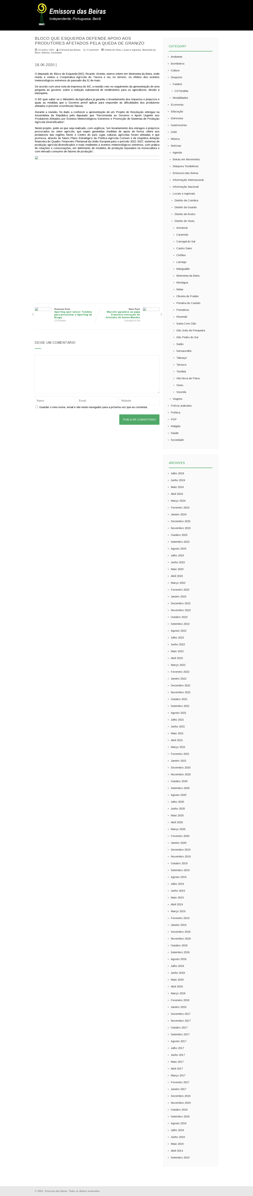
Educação (177, 111)
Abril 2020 (177, 822)
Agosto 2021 (178, 712)
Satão (180, 344)
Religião (176, 426)
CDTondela (60, 320)
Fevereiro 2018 (180, 1000)
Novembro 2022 (181, 610)
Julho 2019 (177, 883)
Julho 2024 (177, 473)
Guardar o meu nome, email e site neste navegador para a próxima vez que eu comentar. (93, 407)
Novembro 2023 (181, 528)
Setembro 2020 (180, 788)
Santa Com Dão (186, 323)
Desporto (176, 77)
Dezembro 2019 (180, 849)
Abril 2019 (177, 904)
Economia (177, 104)
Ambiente (176, 56)
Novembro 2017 (181, 1020)
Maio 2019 (177, 897)
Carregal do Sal (132, 320)
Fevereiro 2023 (180, 589)
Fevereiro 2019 (180, 918)
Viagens (177, 398)
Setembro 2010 (180, 1157)
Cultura (175, 70)
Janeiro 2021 (178, 760)
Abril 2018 (177, 986)
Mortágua (182, 282)
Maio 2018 (177, 979)
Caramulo (182, 234)
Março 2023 (178, 582)
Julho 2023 (177, 555)
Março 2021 (178, 747)
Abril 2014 (177, 1150)
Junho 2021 (178, 726)
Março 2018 (178, 993)
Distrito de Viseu (113, 50)
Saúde (175, 433)
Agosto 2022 (178, 630)
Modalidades (180, 97)
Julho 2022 (177, 637)
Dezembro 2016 (180, 1095)
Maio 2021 (177, 733)
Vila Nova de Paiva (188, 378)
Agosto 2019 (178, 877)
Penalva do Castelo (188, 303)
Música (175, 138)
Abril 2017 (177, 1068)
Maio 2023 (177, 569)
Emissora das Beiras (185, 173)
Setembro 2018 (180, 952)
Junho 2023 (178, 562)
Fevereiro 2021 (180, 753)
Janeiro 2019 (178, 924)
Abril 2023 (177, 575)
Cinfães (181, 255)
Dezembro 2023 (180, 521)
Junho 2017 (178, 1054)
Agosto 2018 (178, 959)
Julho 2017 (177, 1048)
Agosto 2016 (178, 1123)
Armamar (182, 227)
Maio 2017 (177, 1061)
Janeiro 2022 (178, 678)
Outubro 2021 (179, 699)
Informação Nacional (186, 186)
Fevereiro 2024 (180, 507)
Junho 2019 (178, 890)
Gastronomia (179, 125)
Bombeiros (177, 63)
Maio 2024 (177, 487)
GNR (174, 132)
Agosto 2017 (178, 1041)
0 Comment (92, 50)
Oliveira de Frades (187, 296)
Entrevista (177, 118)
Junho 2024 (178, 480)
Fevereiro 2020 (180, 835)
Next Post (123, 313)
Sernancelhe (184, 350)
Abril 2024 (177, 493)
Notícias (45, 52)
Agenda (177, 152)
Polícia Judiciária (181, 405)
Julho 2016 (177, 1130)
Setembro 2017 (180, 1034)
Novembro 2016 (181, 1102)
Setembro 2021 (180, 705)
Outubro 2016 (179, 1109)
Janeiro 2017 (178, 1089)
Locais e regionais (131, 50)
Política (175, 412)
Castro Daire (184, 248)
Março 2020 (178, 829)
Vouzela (181, 391)
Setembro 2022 (180, 623)
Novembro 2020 (181, 774)
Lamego (181, 261)
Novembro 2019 (181, 856)
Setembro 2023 (180, 541)
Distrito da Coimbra (186, 200)
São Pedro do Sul (187, 337)
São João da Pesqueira (190, 330)
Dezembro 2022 (180, 603)
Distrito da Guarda (185, 207)
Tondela (181, 371)
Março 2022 (178, 664)
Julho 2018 (177, 965)
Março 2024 (178, 500)
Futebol (177, 84)
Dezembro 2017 (180, 1013)
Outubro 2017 (179, 1027)
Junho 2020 (178, 808)
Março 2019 (178, 911)
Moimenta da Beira (187, 275)
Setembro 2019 (180, 870)
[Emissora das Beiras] (72, 25)
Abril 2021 (177, 740)
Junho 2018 (178, 972)
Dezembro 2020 (180, 767)
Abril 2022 (177, 658)
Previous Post (73, 313)
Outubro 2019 (179, 863)
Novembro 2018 (181, 938)
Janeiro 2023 (178, 596)
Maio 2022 (177, 651)
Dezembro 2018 (180, 931)
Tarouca (181, 364)
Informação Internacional (188, 179)
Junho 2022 (178, 644)
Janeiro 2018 (178, 1007)
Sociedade (56, 52)
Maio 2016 (177, 1143)
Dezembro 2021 (180, 685)
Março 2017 (178, 1075)
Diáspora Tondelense (186, 166)
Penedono (182, 309)
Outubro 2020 (179, 781)
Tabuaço (181, 357)
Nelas (179, 289)
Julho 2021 (177, 719)
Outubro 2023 (179, 534)
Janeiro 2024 (178, 514)
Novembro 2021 (181, 692)
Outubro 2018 (179, 945)
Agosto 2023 (178, 548)
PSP (174, 419)
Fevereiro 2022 (180, 671)
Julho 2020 (177, 801)
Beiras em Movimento (186, 159)
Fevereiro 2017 (180, 1082)
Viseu (179, 385)
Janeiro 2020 (178, 842)
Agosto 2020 (178, 794)
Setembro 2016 (180, 1116)
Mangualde (183, 268)
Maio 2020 (177, 815)
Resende (181, 316)
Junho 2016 (178, 1136)
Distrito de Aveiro (184, 214)
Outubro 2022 (179, 617)
